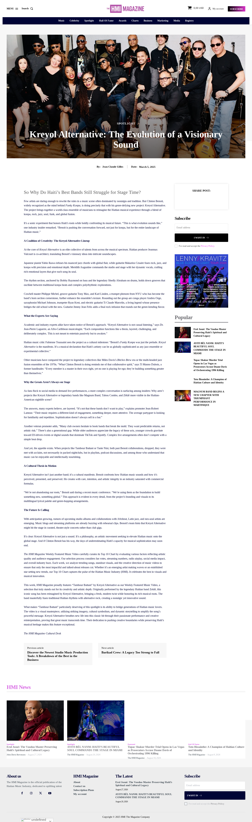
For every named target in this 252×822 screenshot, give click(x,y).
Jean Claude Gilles (112, 166)
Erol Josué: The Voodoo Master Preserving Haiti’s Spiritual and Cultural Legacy (210, 332)
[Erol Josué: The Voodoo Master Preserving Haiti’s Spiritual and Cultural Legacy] (183, 332)
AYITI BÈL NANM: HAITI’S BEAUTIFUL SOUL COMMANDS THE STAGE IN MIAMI (143, 796)
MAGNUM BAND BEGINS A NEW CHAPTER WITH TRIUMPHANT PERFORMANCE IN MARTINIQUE (209, 398)
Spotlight (126, 123)
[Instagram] (31, 793)
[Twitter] (197, 199)
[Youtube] (50, 793)
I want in (199, 237)
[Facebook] (189, 199)
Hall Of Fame (193, 744)
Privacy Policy (207, 246)
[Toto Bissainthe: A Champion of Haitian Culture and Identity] (183, 381)
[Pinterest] (205, 199)
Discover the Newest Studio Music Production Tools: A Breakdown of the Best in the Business (57, 656)
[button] (28, 8)
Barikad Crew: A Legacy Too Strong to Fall (130, 652)
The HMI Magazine (75, 754)
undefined (38, 819)
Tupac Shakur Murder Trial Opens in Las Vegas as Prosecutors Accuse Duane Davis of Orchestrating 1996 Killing (156, 750)
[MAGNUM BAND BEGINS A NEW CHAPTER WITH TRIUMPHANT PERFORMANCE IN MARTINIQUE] (183, 395)
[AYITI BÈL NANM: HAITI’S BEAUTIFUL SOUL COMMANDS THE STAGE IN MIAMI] (183, 347)
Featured (131, 744)
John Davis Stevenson (16, 754)
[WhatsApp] (213, 199)
